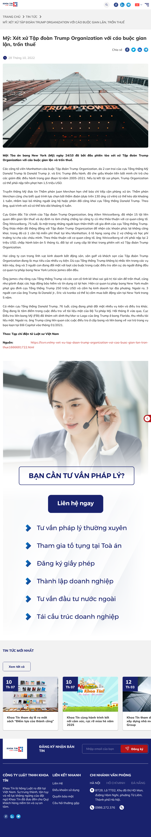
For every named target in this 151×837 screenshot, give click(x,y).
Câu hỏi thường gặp (65, 803)
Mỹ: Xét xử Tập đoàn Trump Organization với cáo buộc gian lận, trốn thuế (63, 22)
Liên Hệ (57, 783)
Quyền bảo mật (63, 796)
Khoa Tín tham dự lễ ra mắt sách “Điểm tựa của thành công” (30, 719)
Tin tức (31, 17)
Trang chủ (11, 17)
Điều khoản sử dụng (65, 790)
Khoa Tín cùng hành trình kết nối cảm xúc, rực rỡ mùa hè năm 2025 (90, 721)
